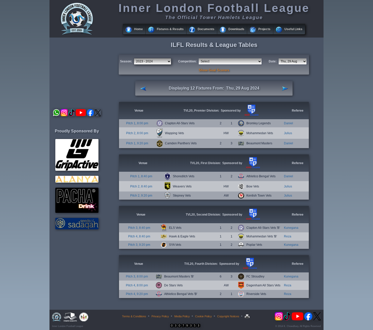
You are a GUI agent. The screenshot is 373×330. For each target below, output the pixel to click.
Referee (297, 110)
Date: (273, 61)
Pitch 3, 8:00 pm (137, 276)
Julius (288, 133)
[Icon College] (251, 115)
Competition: (187, 61)
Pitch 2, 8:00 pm (137, 133)
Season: (126, 61)
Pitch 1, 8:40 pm (141, 176)
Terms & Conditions (134, 316)
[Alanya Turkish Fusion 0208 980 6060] (76, 181)
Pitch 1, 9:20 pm (137, 143)
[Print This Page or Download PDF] (248, 316)
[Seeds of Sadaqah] (76, 228)
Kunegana (291, 228)
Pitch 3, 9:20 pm (139, 245)
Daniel (288, 123)
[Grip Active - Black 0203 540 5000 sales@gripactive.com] (76, 169)
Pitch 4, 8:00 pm (137, 285)
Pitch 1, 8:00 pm (137, 123)
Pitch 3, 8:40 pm (139, 228)
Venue (138, 110)
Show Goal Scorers (214, 70)
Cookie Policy (203, 316)
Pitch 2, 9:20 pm (141, 195)
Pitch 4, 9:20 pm (137, 294)
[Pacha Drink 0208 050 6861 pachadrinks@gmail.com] (76, 212)
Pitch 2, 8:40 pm (141, 186)
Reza (287, 236)
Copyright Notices (228, 316)
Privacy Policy (160, 316)
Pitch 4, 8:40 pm (139, 236)
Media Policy (182, 316)
